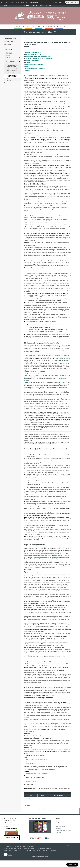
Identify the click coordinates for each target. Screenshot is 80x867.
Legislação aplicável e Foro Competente (35, 68)
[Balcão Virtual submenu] (54, 26)
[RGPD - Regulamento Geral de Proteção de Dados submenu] (19, 61)
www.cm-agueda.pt (31, 785)
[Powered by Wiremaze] (68, 846)
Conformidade (14, 848)
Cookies (27, 66)
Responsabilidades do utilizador (33, 54)
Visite (38, 26)
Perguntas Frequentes (60, 826)
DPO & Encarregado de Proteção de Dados (12, 66)
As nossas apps (7, 44)
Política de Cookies (11, 72)
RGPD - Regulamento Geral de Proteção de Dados (11, 61)
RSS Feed (6, 82)
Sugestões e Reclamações (10, 38)
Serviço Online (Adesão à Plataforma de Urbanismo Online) (39, 58)
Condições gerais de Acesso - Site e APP (12, 76)
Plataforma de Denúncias (56, 850)
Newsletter (58, 828)
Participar (59, 26)
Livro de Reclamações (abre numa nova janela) (8, 854)
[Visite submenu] (43, 26)
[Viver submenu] (33, 26)
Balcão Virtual (49, 26)
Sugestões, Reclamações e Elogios (63, 830)
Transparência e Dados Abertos (24, 848)
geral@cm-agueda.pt (31, 763)
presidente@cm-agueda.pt (64, 358)
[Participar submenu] (64, 26)
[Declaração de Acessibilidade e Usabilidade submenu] (19, 53)
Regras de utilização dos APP (32, 60)
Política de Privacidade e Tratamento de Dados (12, 69)
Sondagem (58, 832)
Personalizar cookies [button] (57, 2)
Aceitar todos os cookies (72, 2)
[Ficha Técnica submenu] (19, 47)
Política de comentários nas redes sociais (12, 79)
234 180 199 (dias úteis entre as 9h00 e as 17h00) (37, 773)
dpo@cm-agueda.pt (63, 420)
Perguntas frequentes (9, 41)
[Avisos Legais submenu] (19, 57)
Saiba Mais (44, 818)
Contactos (27, 70)
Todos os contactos (11, 837)
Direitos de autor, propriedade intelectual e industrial (38, 56)
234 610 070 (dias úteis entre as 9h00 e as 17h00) (37, 759)
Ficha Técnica (7, 47)
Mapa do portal (8, 49)
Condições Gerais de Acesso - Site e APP (41, 850)
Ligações (27, 62)
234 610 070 (11, 824)
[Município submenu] (23, 26)
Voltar (28, 805)
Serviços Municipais (31, 846)
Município (18, 26)
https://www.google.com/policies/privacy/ (46, 558)
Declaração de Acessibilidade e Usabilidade (8, 54)
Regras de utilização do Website (33, 52)
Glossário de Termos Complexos (44, 848)
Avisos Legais (8, 57)
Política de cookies (34, 2)
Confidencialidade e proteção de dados (34, 64)
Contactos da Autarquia (21, 846)
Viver (28, 26)
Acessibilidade (7, 848)
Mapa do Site (6, 846)
